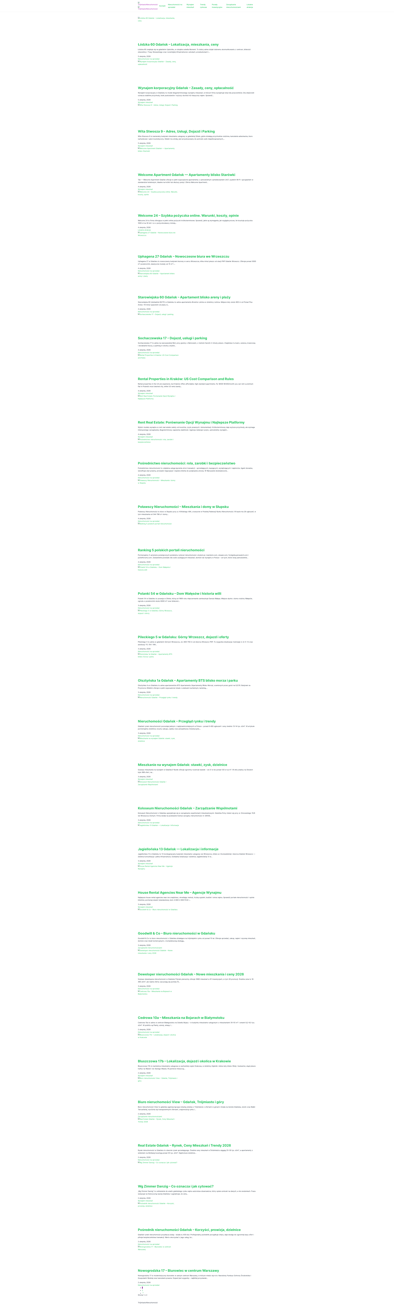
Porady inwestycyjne (217, 5)
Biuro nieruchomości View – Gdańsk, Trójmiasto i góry (181, 1102)
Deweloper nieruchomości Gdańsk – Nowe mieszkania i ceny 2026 (191, 974)
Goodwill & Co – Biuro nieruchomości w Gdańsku (176, 933)
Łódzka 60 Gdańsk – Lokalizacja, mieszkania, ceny (178, 44)
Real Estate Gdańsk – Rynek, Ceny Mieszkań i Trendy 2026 (184, 1145)
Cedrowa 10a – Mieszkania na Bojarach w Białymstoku (181, 1018)
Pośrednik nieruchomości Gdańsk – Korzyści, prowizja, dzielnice (189, 1230)
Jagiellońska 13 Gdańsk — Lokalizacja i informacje (178, 849)
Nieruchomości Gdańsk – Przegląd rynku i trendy (177, 721)
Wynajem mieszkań (190, 5)
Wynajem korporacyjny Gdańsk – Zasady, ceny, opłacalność (186, 88)
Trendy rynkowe (203, 5)
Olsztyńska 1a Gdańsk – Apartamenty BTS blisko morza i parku (188, 680)
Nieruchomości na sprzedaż (175, 5)
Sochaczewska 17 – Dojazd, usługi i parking (172, 338)
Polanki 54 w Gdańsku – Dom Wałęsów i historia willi (179, 594)
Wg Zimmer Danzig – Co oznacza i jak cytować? (176, 1186)
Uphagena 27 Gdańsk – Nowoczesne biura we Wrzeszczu (183, 256)
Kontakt (162, 6)
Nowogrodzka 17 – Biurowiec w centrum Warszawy (178, 1271)
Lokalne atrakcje (250, 5)
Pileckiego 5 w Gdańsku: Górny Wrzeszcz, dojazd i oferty (183, 637)
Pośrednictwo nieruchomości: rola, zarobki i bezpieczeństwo (186, 463)
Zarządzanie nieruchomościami (233, 5)
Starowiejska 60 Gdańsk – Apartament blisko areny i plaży (184, 297)
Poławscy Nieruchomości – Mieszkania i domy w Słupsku (183, 507)
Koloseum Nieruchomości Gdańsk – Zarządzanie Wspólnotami (187, 808)
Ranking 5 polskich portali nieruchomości (171, 550)
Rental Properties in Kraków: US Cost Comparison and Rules (186, 379)
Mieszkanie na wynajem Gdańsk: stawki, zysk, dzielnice (182, 765)
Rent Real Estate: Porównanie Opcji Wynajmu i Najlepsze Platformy (191, 422)
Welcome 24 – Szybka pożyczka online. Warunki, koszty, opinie (188, 216)
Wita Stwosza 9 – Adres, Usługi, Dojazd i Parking (176, 131)
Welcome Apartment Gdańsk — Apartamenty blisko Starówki (186, 175)
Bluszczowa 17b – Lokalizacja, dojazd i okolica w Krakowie (184, 1061)
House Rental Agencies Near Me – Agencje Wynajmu (179, 893)
